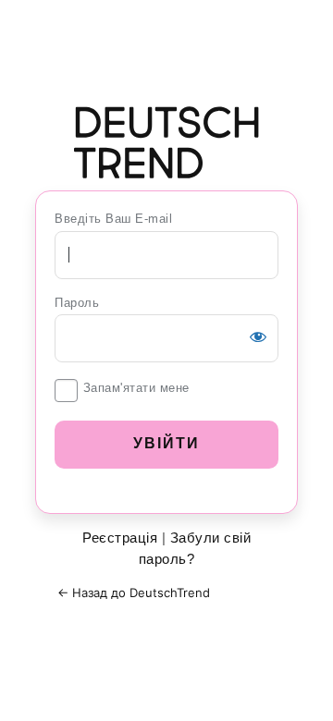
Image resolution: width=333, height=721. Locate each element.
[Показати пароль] (258, 336)
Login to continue (166, 142)
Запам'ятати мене (136, 388)
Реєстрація (119, 537)
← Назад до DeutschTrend (133, 592)
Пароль (77, 303)
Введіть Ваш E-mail (113, 219)
